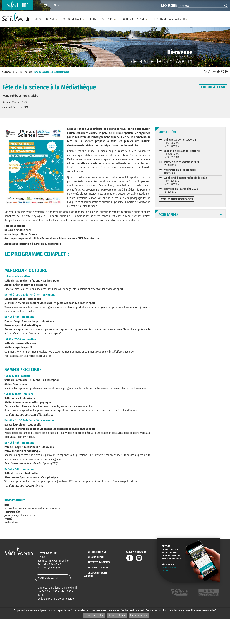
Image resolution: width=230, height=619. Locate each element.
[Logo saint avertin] (19, 552)
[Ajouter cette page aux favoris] (218, 71)
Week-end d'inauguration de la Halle (185, 181)
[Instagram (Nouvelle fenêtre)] (46, 5)
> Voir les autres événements (176, 199)
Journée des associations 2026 (182, 163)
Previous (17, 50)
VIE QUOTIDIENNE (97, 552)
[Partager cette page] (222, 72)
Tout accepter (94, 615)
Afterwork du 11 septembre (180, 171)
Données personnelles (203, 610)
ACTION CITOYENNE (98, 567)
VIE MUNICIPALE (96, 557)
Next (212, 50)
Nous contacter (48, 578)
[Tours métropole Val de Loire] (179, 592)
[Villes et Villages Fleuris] (208, 592)
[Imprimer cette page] (226, 71)
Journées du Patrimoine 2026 (181, 190)
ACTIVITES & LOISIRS (99, 562)
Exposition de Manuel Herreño (182, 154)
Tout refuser (117, 615)
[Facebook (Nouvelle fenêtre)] (38, 5)
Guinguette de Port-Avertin (180, 143)
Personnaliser (138, 615)
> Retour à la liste (213, 87)
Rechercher (169, 5)
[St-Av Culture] (17, 5)
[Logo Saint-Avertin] (17, 18)
